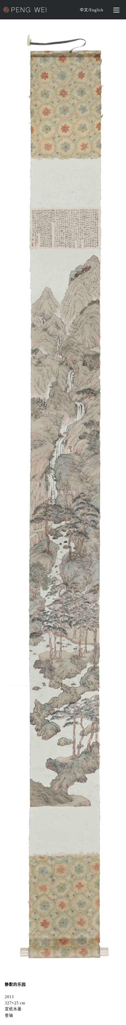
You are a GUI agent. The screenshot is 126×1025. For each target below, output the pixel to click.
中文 (84, 10)
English (96, 10)
